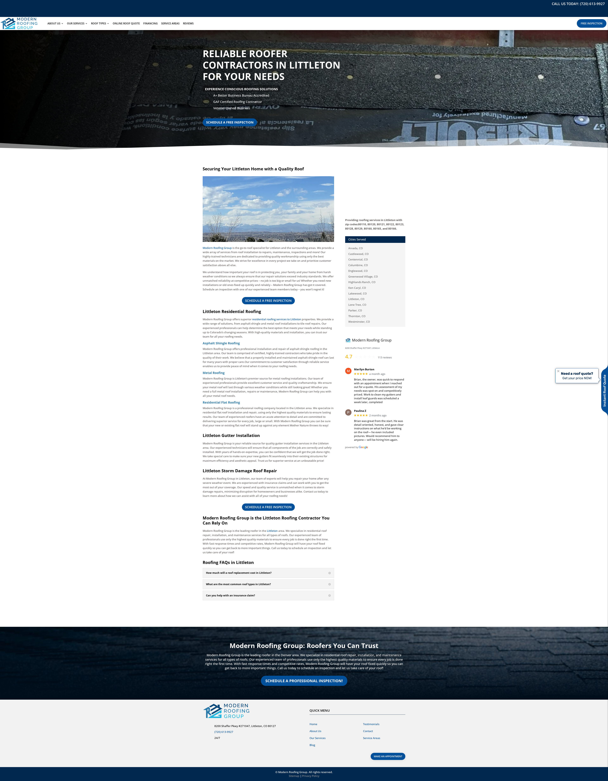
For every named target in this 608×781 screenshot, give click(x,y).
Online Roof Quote (126, 23)
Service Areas (170, 23)
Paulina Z (360, 410)
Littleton (272, 531)
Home (313, 724)
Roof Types (98, 23)
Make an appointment (388, 756)
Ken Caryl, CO (357, 288)
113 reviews (385, 357)
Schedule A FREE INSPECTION (268, 300)
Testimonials (371, 724)
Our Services (75, 23)
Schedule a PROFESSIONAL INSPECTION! (304, 680)
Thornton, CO (356, 316)
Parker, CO (355, 310)
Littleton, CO (356, 299)
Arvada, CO (355, 248)
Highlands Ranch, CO (361, 282)
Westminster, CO (359, 321)
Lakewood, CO (357, 293)
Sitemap (294, 776)
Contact (368, 731)
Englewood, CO (358, 271)
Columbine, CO (358, 265)
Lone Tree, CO (357, 305)
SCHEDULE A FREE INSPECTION (229, 122)
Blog (312, 745)
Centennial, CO (358, 259)
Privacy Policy (310, 776)
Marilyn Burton (364, 369)
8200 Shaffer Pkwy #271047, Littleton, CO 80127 (245, 726)
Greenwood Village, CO (363, 276)
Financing (150, 23)
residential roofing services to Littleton (276, 319)
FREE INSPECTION (591, 23)
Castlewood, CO (358, 254)
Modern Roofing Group (217, 248)
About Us (54, 23)
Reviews (188, 23)
